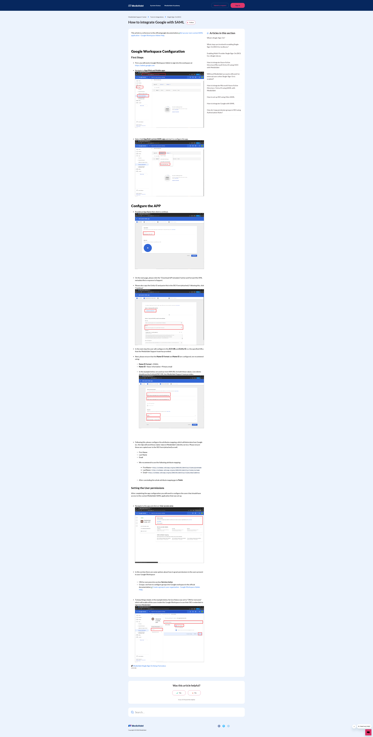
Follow (191, 22)
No (195, 693)
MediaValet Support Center (137, 17)
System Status (155, 5)
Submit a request (220, 5)
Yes (180, 693)
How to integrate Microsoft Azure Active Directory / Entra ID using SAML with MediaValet (222, 88)
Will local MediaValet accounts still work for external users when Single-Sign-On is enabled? (223, 76)
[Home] (136, 6)
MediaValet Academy (172, 5)
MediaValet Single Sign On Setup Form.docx (149, 666)
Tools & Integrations (157, 17)
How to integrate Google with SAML (220, 103)
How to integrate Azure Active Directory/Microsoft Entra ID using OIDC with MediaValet (223, 64)
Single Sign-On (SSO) (174, 17)
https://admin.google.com (145, 65)
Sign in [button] (237, 5)
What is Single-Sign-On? (216, 38)
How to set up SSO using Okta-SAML (221, 97)
